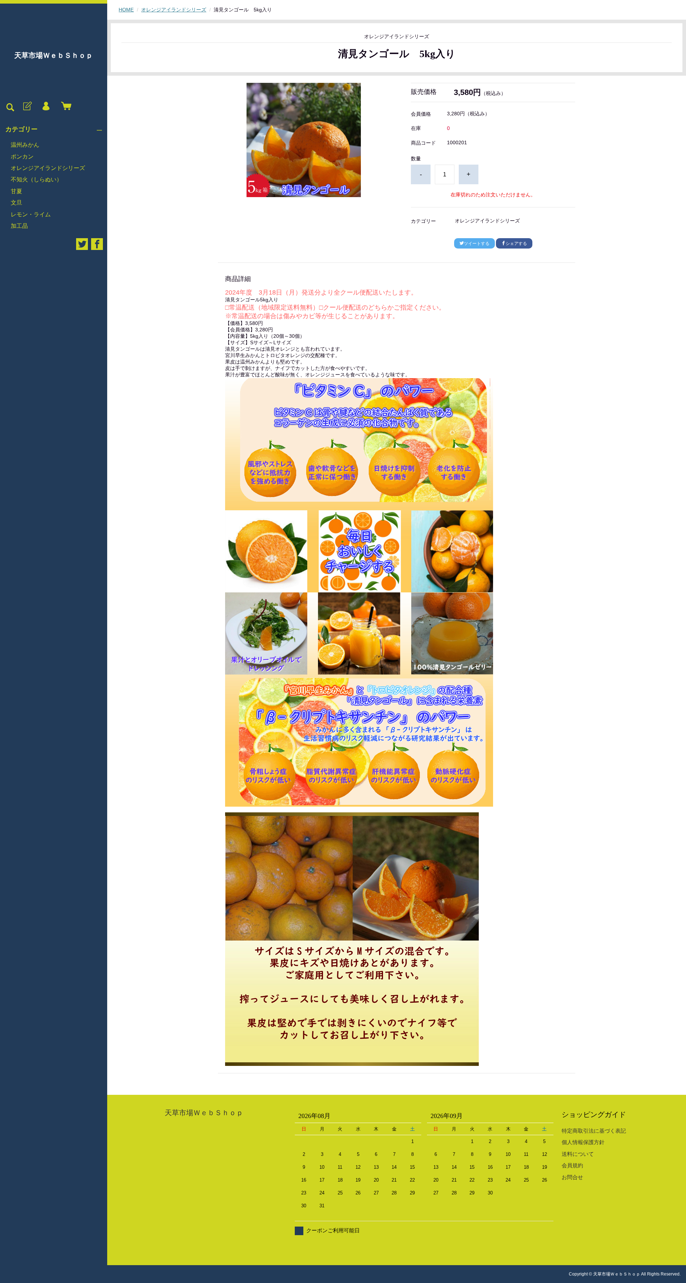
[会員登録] (27, 106)
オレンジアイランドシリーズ (48, 168)
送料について (578, 1154)
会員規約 (572, 1165)
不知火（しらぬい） (36, 179)
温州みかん (25, 145)
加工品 (19, 226)
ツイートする (476, 243)
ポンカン (22, 157)
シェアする (516, 243)
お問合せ (572, 1177)
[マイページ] (46, 106)
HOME (126, 9)
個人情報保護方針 (583, 1142)
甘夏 (16, 191)
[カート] (65, 106)
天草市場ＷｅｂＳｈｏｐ (53, 55)
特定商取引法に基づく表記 (594, 1131)
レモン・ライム (31, 214)
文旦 (16, 203)
